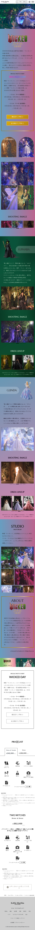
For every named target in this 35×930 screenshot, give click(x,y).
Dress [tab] (22, 751)
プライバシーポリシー (20, 922)
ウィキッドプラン (19, 895)
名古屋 (15, 911)
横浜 (11, 911)
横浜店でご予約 (16, 117)
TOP (5, 895)
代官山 (6, 911)
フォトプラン (11, 895)
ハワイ (9, 914)
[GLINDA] (26, 147)
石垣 (29, 911)
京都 (20, 911)
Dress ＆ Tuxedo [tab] (11, 751)
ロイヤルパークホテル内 (18, 914)
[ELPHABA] (8, 147)
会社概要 (12, 922)
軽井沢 (24, 911)
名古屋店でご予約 (16, 123)
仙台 (26, 914)
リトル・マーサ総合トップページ (18, 918)
